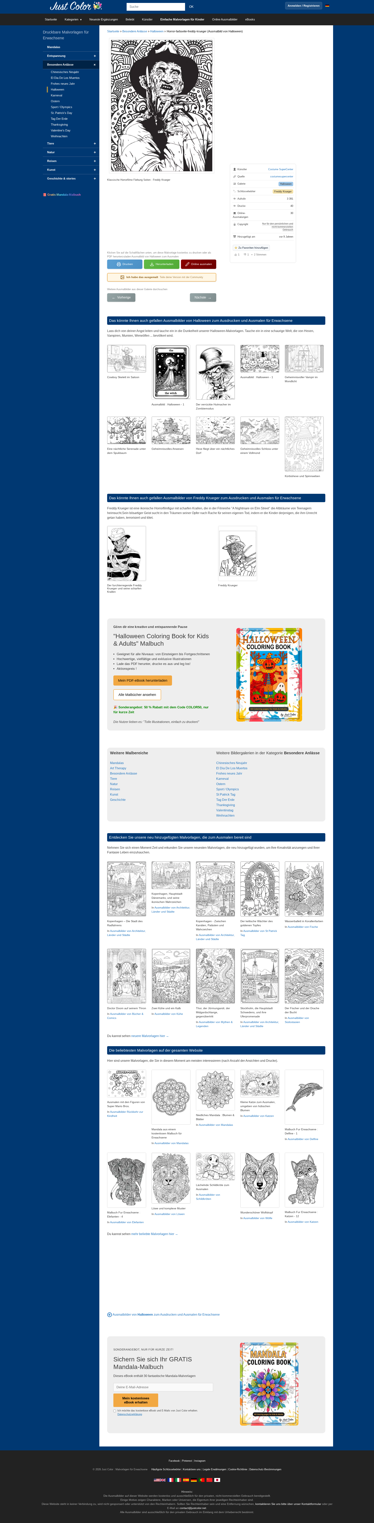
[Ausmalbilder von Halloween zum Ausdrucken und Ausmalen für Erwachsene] (109, 1314)
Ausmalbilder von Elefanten (127, 1222)
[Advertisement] (161, 215)
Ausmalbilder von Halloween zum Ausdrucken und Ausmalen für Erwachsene (228, 321)
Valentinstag (224, 810)
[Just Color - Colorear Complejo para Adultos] (186, 1480)
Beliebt (130, 19)
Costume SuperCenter (280, 169)
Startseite (51, 19)
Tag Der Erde (225, 799)
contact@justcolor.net (193, 1508)
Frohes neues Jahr (229, 773)
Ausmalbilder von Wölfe (257, 1218)
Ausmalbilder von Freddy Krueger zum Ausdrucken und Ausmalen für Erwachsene (232, 498)
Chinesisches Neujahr (231, 763)
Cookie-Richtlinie (237, 1469)
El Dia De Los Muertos (231, 768)
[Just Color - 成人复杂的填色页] (209, 1480)
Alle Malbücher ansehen (137, 695)
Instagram (200, 1461)
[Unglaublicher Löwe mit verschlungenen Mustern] (171, 1202)
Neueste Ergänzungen (103, 19)
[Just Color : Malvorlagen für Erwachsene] (77, 5)
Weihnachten (225, 815)
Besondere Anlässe (134, 31)
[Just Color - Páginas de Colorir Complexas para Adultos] (202, 1480)
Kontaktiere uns (192, 1469)
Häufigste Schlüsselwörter (166, 1469)
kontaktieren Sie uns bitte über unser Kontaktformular (288, 1503)
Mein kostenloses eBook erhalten (135, 1400)
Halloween (156, 31)
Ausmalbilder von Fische (303, 926)
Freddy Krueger (283, 191)
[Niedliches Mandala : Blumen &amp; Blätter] (215, 1109)
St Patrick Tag (225, 794)
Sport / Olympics (227, 789)
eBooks (250, 19)
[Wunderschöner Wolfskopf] (259, 1206)
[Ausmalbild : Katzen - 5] (259, 1096)
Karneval (222, 778)
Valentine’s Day (61, 130)
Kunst (114, 794)
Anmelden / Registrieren (304, 5)
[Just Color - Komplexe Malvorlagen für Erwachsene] (194, 1480)
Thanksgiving (225, 805)
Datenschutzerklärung (129, 1414)
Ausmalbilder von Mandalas (171, 1143)
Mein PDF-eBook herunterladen (142, 680)
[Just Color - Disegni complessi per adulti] (178, 1480)
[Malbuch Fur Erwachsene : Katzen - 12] (304, 1206)
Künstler (147, 19)
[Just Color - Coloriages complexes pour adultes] (170, 1480)
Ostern (220, 784)
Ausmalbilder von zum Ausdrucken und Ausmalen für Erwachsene (166, 1314)
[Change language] (327, 5)
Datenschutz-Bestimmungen (265, 1469)
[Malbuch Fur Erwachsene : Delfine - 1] (304, 1123)
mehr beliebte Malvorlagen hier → (154, 1234)
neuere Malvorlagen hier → (150, 1036)
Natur (114, 784)
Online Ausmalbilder (224, 19)
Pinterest (187, 1461)
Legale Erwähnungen (214, 1469)
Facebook (175, 1461)
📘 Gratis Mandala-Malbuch (62, 194)
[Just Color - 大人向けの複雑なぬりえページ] (217, 1480)
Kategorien (71, 19)
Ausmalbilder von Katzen (258, 1115)
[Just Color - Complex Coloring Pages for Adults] (160, 1480)
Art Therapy (118, 768)
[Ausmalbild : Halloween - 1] (171, 398)
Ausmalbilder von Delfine (303, 1139)
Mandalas (117, 763)
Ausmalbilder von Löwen (169, 1214)
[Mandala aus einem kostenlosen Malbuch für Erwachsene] (171, 1123)
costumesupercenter (281, 176)
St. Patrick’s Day (61, 112)
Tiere (113, 778)
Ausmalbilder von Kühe (168, 1013)
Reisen (115, 789)
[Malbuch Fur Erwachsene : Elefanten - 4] (126, 1206)
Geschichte (118, 799)
